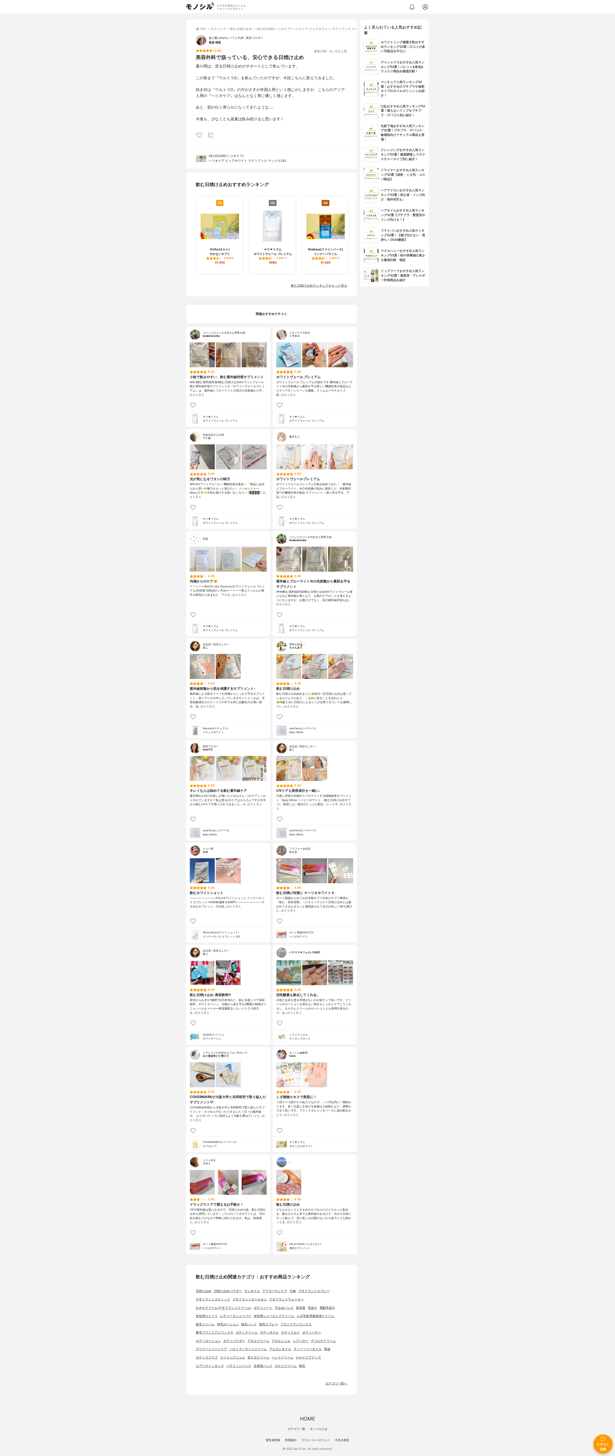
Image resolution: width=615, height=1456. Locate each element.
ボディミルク (290, 1332)
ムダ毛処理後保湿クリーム (315, 1316)
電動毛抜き (327, 1308)
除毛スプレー (268, 1324)
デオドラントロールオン (250, 1299)
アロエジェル (281, 1341)
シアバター (300, 1341)
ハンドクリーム (283, 1357)
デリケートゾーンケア (211, 1349)
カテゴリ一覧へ (336, 1383)
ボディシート (263, 1308)
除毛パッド (249, 1324)
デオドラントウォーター (286, 1299)
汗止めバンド (284, 1308)
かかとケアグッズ (308, 1357)
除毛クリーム (205, 1324)
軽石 (302, 1366)
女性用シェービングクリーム (274, 1316)
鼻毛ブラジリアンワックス (214, 1332)
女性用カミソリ (207, 1316)
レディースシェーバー (235, 1316)
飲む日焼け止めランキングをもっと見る (319, 285)
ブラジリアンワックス (296, 1324)
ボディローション (208, 1341)
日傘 (293, 1291)
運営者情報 (273, 1440)
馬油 (327, 1349)
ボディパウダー (234, 1341)
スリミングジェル (232, 1357)
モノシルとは (318, 1429)
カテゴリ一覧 (296, 1429)
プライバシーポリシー (315, 1440)
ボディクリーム (247, 1332)
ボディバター (311, 1332)
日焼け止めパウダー (228, 1291)
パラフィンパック (238, 1366)
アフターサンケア (274, 1291)
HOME (307, 1419)
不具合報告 (342, 1440)
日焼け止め (203, 1291)
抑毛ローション (228, 1324)
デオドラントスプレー (314, 1291)
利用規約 (290, 1440)
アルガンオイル (280, 1349)
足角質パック (263, 1366)
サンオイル (252, 1291)
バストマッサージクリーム (248, 1349)
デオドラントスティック (213, 1299)
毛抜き (312, 1308)
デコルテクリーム (323, 1341)
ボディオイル (269, 1332)
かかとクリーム (286, 1366)
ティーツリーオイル (308, 1349)
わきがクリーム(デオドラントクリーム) (223, 1308)
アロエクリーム (258, 1341)
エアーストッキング (210, 1366)
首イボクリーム (258, 1357)
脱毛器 (300, 1308)
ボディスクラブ (207, 1357)
